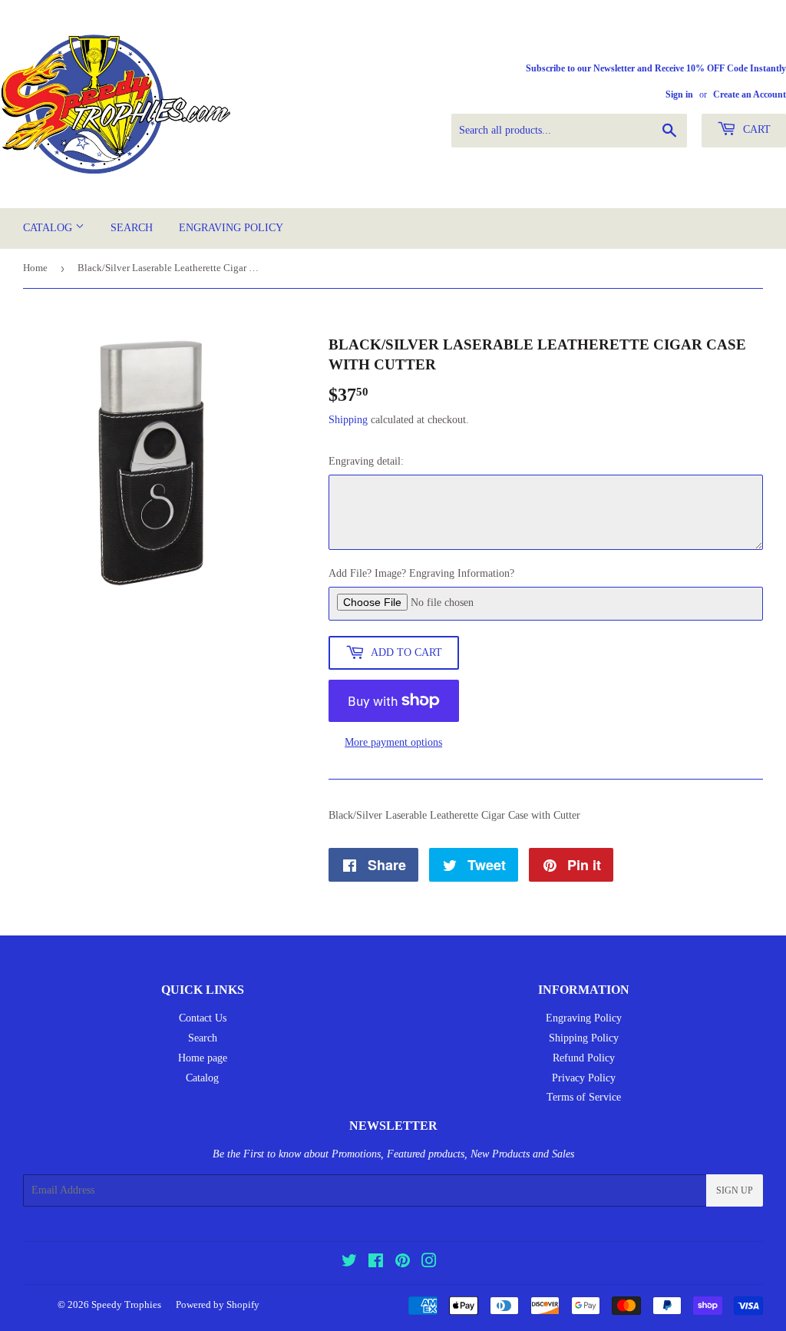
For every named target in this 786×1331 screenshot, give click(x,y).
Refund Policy (584, 1058)
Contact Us (202, 1018)
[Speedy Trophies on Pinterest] (403, 1263)
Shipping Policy (584, 1038)
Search (132, 227)
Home (35, 267)
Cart (755, 129)
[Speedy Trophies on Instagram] (429, 1263)
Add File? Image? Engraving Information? (421, 573)
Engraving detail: (366, 461)
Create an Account (749, 94)
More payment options (393, 742)
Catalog (49, 227)
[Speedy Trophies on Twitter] (349, 1263)
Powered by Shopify (217, 1304)
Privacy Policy (584, 1078)
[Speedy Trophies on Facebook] (376, 1263)
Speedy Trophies (126, 1304)
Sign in (679, 94)
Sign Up (734, 1190)
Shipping (348, 419)
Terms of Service (584, 1097)
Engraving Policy (231, 227)
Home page (202, 1058)
